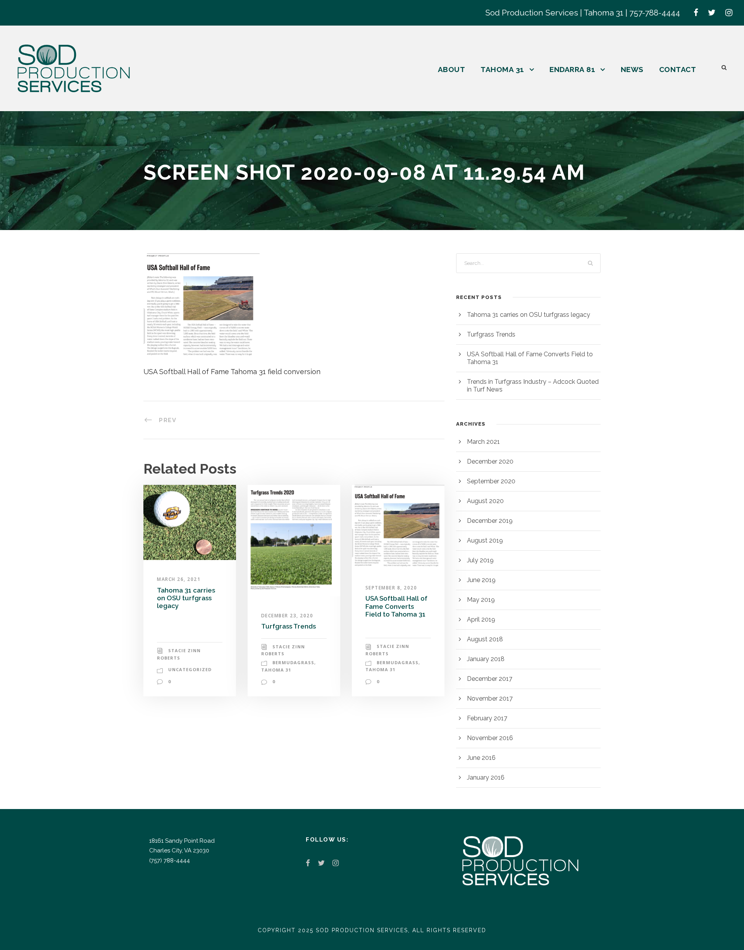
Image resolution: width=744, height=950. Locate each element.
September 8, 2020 (391, 587)
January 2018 (486, 659)
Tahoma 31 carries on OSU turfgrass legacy (186, 598)
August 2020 (485, 501)
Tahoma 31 (502, 69)
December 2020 (490, 461)
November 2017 (490, 698)
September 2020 (491, 481)
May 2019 (481, 599)
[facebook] (696, 12)
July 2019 (480, 560)
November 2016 (490, 738)
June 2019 (481, 580)
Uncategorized (190, 669)
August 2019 (485, 540)
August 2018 (485, 639)
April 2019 (481, 619)
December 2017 (489, 678)
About (451, 69)
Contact (677, 69)
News (632, 69)
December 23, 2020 (287, 615)
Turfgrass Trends (288, 626)
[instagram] (728, 12)
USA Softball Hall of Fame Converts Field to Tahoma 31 (396, 606)
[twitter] (712, 12)
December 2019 (490, 520)
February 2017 (487, 718)
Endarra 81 (572, 69)
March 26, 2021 (178, 579)
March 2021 (483, 441)
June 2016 (481, 757)
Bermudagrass (293, 662)
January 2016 (486, 777)
